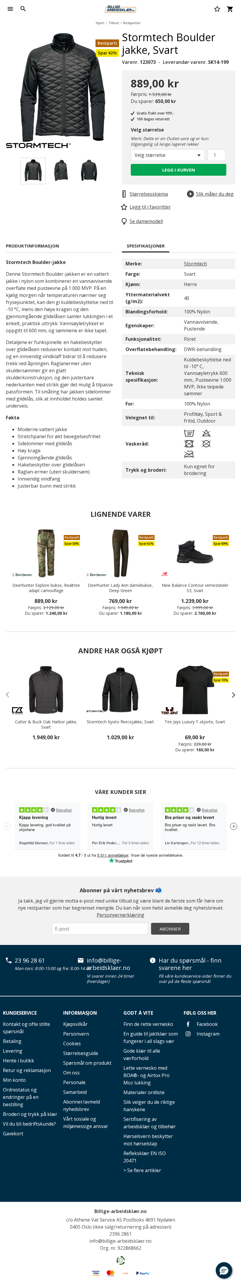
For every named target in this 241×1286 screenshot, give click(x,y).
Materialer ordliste (144, 1092)
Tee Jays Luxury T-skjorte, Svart (195, 722)
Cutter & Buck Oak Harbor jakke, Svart (46, 724)
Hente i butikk (18, 1060)
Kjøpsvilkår (75, 1024)
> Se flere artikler (142, 1170)
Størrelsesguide (80, 1053)
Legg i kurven (178, 170)
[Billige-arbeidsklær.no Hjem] (120, 8)
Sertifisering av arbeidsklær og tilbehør (149, 1123)
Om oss (71, 1072)
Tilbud (114, 23)
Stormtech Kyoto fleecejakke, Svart (120, 722)
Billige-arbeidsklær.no (120, 1211)
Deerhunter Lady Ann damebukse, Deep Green (120, 588)
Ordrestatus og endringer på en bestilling (21, 1097)
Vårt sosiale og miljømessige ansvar (85, 1122)
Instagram (207, 1034)
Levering (12, 1051)
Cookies (72, 1043)
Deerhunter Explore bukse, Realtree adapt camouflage (46, 588)
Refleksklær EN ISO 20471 (144, 1157)
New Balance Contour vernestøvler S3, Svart (195, 588)
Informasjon (80, 1013)
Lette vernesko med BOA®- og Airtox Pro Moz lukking (146, 1075)
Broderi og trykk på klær (30, 1114)
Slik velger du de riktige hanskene (149, 1106)
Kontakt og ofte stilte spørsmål (26, 1028)
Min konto (14, 1080)
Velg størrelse (147, 130)
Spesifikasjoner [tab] (146, 246)
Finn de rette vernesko (148, 1024)
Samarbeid (75, 1092)
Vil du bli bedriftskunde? (29, 1124)
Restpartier (132, 23)
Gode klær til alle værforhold (141, 1054)
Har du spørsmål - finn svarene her (190, 964)
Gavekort (13, 1133)
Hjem (100, 23)
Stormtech (195, 263)
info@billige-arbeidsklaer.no (108, 964)
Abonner (170, 929)
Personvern (76, 1034)
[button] (224, 1270)
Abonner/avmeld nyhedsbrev (81, 1105)
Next (123, 89)
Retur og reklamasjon (27, 1070)
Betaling (12, 1041)
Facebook (206, 1024)
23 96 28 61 (30, 960)
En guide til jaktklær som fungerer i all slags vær (150, 1037)
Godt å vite (138, 1013)
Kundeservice (20, 1013)
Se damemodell (146, 221)
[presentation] (231, 695)
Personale (74, 1082)
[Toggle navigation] (10, 9)
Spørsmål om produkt (87, 1063)
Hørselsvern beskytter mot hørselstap (148, 1140)
